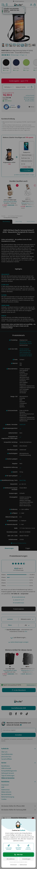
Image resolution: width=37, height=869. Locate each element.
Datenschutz (23, 864)
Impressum (13, 864)
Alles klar (20, 854)
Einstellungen (26, 859)
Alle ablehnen (11, 859)
